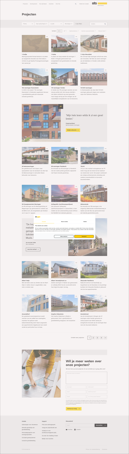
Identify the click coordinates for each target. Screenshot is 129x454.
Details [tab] (85, 221)
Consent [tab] (44, 221)
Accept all (84, 236)
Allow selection (63, 236)
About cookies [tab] (64, 221)
